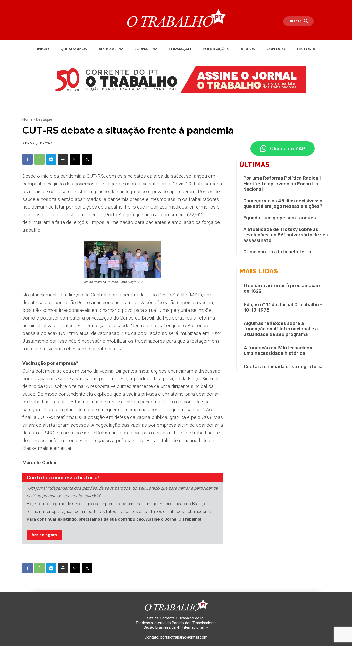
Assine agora (44, 534)
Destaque (44, 119)
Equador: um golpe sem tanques (279, 218)
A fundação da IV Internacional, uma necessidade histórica (279, 350)
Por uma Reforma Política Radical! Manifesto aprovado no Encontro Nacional (282, 183)
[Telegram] (51, 159)
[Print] (63, 159)
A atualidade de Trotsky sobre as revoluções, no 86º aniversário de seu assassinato (285, 235)
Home (27, 119)
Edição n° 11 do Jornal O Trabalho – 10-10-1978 (283, 307)
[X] (87, 159)
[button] (299, 21)
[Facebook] (27, 159)
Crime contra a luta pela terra (277, 252)
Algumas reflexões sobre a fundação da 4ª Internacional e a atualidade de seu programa (281, 329)
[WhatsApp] (39, 159)
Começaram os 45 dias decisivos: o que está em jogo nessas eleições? (282, 203)
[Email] (75, 159)
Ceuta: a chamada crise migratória (283, 366)
